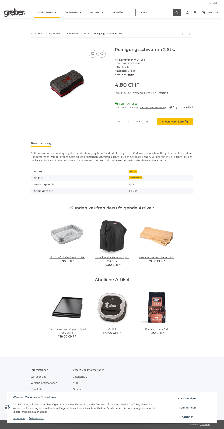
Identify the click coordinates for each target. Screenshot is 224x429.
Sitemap (77, 389)
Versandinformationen (44, 382)
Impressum (19, 418)
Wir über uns (38, 376)
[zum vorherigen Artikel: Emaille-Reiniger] (182, 33)
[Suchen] (177, 12)
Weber (133, 171)
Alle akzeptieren (187, 398)
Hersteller (117, 12)
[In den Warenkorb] (33, 45)
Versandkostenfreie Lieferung (150, 92)
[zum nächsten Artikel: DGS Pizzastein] (189, 33)
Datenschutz (36, 418)
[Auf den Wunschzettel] (102, 54)
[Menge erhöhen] (147, 121)
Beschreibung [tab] (41, 143)
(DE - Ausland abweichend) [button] (153, 107)
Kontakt (213, 3)
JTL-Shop (206, 424)
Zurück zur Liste (41, 33)
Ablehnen (187, 416)
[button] (187, 12)
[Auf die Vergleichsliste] (93, 54)
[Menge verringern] (119, 121)
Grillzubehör (136, 177)
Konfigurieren (187, 407)
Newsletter (37, 389)
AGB (75, 382)
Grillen (132, 70)
